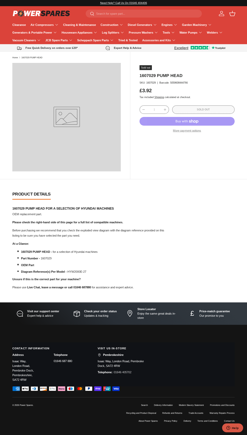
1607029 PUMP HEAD (31, 57)
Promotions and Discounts (222, 405)
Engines (167, 24)
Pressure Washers (141, 32)
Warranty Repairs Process (222, 413)
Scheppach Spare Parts (93, 40)
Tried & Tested (128, 40)
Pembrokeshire (113, 354)
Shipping (159, 97)
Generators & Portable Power (32, 32)
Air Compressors (42, 24)
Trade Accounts (196, 413)
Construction (109, 24)
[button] (232, 13)
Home (15, 57)
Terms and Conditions (207, 421)
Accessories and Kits (156, 40)
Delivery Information (163, 405)
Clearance (19, 24)
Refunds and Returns (172, 413)
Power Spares (26, 405)
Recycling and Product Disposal (141, 413)
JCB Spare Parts (56, 40)
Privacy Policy (170, 421)
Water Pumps (188, 32)
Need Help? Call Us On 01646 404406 (123, 3)
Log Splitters (110, 32)
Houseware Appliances (77, 32)
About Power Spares (148, 421)
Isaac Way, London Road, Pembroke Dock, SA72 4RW (121, 363)
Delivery (187, 421)
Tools (166, 32)
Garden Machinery (194, 24)
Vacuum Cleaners (24, 40)
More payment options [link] (187, 130)
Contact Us (229, 421)
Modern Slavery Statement (191, 405)
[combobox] (144, 14)
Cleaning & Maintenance (79, 24)
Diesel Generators (140, 24)
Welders (212, 32)
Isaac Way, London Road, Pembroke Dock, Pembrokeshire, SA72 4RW (23, 370)
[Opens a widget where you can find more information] (232, 428)
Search (144, 405)
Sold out (203, 109)
